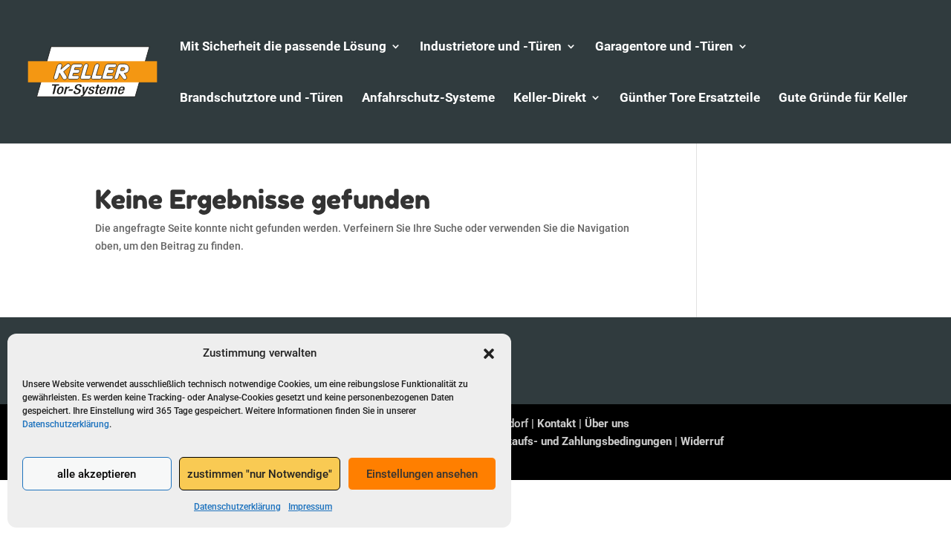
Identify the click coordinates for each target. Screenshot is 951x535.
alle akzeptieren (96, 474)
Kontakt (556, 423)
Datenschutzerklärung (65, 424)
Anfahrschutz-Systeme (428, 98)
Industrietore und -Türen (491, 47)
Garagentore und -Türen (664, 47)
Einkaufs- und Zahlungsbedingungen (581, 441)
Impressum (310, 507)
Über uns (607, 423)
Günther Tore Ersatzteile (690, 98)
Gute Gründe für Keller (843, 98)
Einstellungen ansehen (422, 474)
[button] (488, 353)
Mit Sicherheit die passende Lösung (283, 47)
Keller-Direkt (549, 98)
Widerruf (702, 441)
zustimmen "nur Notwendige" (259, 474)
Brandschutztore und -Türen (261, 98)
